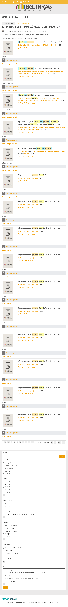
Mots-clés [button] (6, 545)
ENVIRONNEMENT (10, 553)
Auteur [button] (5, 567)
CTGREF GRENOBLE (49, 45)
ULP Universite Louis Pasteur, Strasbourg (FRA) (49, 151)
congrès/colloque (10, 465)
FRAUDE (7, 559)
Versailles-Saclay (9, 525)
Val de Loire (8, 528)
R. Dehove (21, 178)
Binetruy (7, 575)
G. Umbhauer (22, 151)
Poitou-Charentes (10, 531)
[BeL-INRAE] (34, 7)
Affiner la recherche (40, 31)
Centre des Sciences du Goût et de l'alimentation (19, 514)
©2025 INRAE (9, 602)
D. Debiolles (22, 45)
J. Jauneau (30, 45)
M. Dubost (38, 45)
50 (55, 442)
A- (3, 606)
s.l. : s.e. (26, 153)
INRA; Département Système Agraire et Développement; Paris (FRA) (39, 99)
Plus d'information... (27, 48)
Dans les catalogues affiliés (24, 23)
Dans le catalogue (8, 23)
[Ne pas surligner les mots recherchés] (59, 27)
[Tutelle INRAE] (5, 599)
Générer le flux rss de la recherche (13, 35)
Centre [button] (5, 522)
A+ (8, 606)
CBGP (6, 512)
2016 (6, 481)
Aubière (7, 509)
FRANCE (7, 550)
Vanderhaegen (9, 581)
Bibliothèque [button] (7, 500)
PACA (6, 534)
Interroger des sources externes (12, 38)
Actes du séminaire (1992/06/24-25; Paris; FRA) (36, 98)
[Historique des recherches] (13, 2)
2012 (6, 489)
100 (59, 442)
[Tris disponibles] (6, 31)
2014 (6, 484)
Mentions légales (20, 602)
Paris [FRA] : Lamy (32, 178)
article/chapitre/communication (14, 474)
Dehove (7, 570)
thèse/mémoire (9, 468)
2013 (6, 487)
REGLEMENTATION (10, 556)
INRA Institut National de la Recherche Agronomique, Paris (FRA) (23, 578)
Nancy (7, 536)
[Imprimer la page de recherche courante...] (3, 31)
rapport (7, 471)
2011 (6, 492)
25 (51, 442)
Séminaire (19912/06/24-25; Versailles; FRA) (37, 74)
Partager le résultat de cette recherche (37, 35)
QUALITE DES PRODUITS (12, 548)
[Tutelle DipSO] (14, 599)
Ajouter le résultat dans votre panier (20, 31)
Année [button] (5, 478)
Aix (6, 503)
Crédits (51, 602)
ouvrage (7, 463)
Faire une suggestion (31, 38)
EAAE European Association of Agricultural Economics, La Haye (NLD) (24, 572)
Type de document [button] (9, 460)
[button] (3, 60)
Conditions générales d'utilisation (37, 602)
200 (63, 442)
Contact (58, 602)
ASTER (7, 506)
